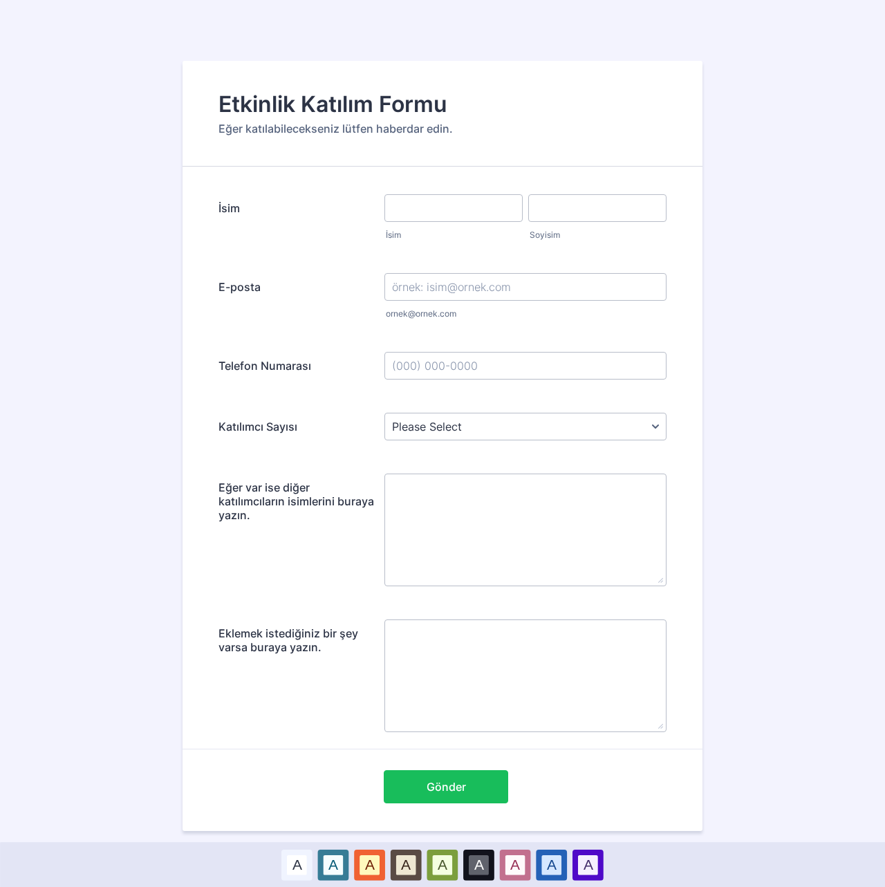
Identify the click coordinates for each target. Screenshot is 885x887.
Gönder (446, 787)
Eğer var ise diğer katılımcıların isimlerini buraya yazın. (296, 501)
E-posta (239, 287)
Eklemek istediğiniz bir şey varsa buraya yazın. (288, 640)
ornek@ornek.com (421, 313)
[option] (297, 864)
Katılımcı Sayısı (257, 426)
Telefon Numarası (264, 366)
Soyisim (545, 235)
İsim (229, 208)
